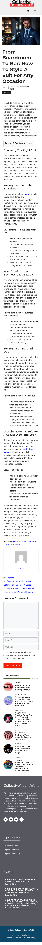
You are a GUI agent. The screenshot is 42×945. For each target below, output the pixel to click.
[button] (28, 11)
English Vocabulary (12, 853)
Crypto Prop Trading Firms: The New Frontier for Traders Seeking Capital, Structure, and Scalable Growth (23, 719)
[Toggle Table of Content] (28, 144)
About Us (15, 935)
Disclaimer (26, 935)
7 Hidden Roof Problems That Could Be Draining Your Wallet (23, 736)
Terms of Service (14, 938)
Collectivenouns (11, 845)
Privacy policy (29, 938)
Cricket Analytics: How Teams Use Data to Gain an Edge (23, 749)
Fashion (7, 93)
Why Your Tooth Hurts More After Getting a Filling (22, 687)
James (4, 88)
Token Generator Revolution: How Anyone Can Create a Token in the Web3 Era (24, 701)
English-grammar (11, 849)
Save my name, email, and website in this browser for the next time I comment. (20, 655)
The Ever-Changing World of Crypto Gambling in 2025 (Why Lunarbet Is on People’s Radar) (24, 765)
